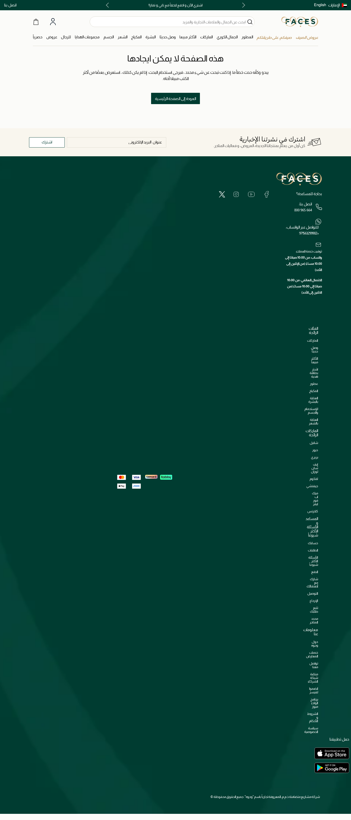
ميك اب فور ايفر (315, 498)
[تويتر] (222, 194)
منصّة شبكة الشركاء (313, 677)
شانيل (314, 443)
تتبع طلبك (314, 609)
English (320, 5)
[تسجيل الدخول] (53, 22)
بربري (314, 457)
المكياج (313, 391)
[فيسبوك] (266, 194)
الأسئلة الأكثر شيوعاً (313, 561)
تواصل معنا (313, 665)
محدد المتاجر (314, 620)
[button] (337, 5)
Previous (242, 5)
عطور (314, 384)
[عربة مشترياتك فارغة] (36, 21)
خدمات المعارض (312, 654)
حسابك (313, 543)
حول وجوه (314, 643)
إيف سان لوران (314, 467)
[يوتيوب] (251, 194)
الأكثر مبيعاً (314, 360)
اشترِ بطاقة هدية (314, 372)
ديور (315, 450)
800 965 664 (303, 210)
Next (108, 5)
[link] (206, 37)
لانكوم (314, 479)
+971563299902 (309, 233)
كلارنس (312, 511)
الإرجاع (314, 601)
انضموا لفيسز (313, 690)
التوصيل (312, 593)
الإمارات (334, 5)
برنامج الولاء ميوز (314, 702)
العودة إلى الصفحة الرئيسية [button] (175, 98)
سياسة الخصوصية (311, 730)
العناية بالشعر (313, 421)
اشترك (47, 142)
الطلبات (313, 550)
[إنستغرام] (236, 194)
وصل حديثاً (314, 349)
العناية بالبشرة (313, 400)
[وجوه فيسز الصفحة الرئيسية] (299, 21)
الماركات (312, 340)
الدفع (314, 572)
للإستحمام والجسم (311, 410)
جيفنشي (312, 486)
